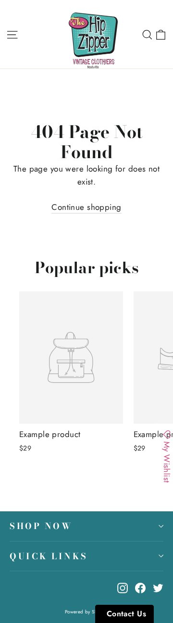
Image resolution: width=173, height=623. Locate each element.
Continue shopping (86, 207)
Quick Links (49, 556)
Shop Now (41, 525)
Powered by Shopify (87, 611)
